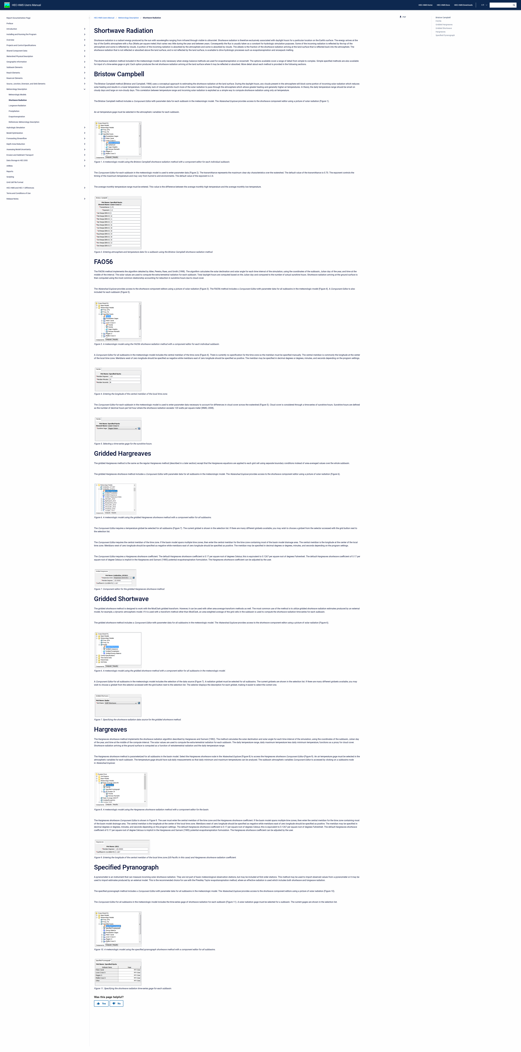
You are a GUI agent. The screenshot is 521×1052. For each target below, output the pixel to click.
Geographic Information (17, 62)
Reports (10, 171)
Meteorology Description (17, 89)
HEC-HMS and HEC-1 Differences (20, 188)
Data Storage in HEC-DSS (17, 160)
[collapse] (84, 89)
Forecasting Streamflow (17, 138)
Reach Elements (13, 73)
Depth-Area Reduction (16, 144)
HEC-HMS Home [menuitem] (426, 5)
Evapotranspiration (17, 116)
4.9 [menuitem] (482, 5)
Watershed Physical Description (20, 56)
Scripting (10, 177)
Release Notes (12, 199)
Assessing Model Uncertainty (19, 149)
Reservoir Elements (15, 78)
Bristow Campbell (443, 17)
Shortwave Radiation (18, 100)
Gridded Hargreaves (444, 24)
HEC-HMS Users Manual (26, 5)
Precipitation (14, 111)
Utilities (10, 166)
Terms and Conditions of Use (19, 193)
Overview (10, 40)
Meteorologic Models (17, 95)
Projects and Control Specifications (21, 45)
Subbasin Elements (15, 67)
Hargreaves (440, 32)
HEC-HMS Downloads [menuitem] (463, 5)
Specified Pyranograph (445, 35)
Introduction (12, 29)
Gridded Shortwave (444, 28)
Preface (10, 23)
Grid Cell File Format (15, 182)
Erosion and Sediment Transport (20, 155)
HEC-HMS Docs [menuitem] (443, 5)
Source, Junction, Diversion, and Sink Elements (26, 84)
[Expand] (84, 29)
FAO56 (438, 21)
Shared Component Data (17, 51)
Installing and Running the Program (21, 34)
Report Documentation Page (18, 18)
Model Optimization (15, 133)
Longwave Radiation (17, 105)
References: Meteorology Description (24, 122)
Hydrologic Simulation (16, 127)
